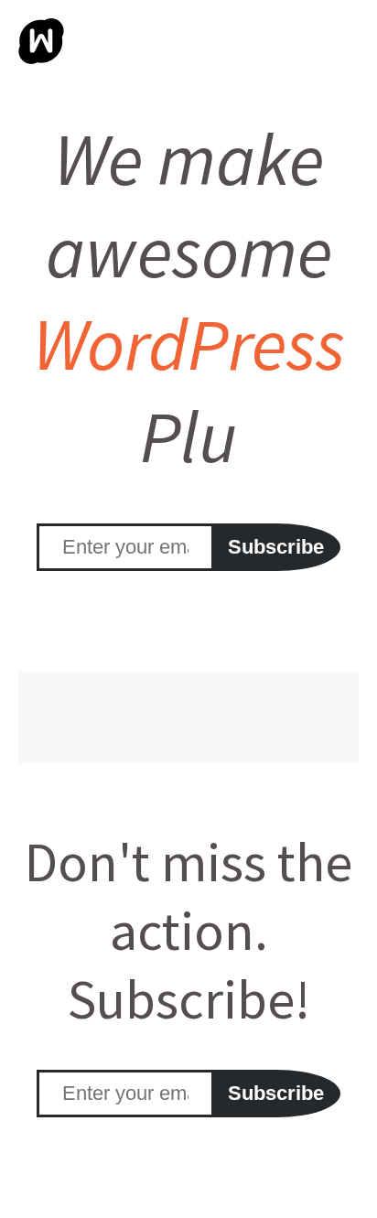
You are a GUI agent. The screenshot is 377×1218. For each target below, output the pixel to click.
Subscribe (276, 546)
